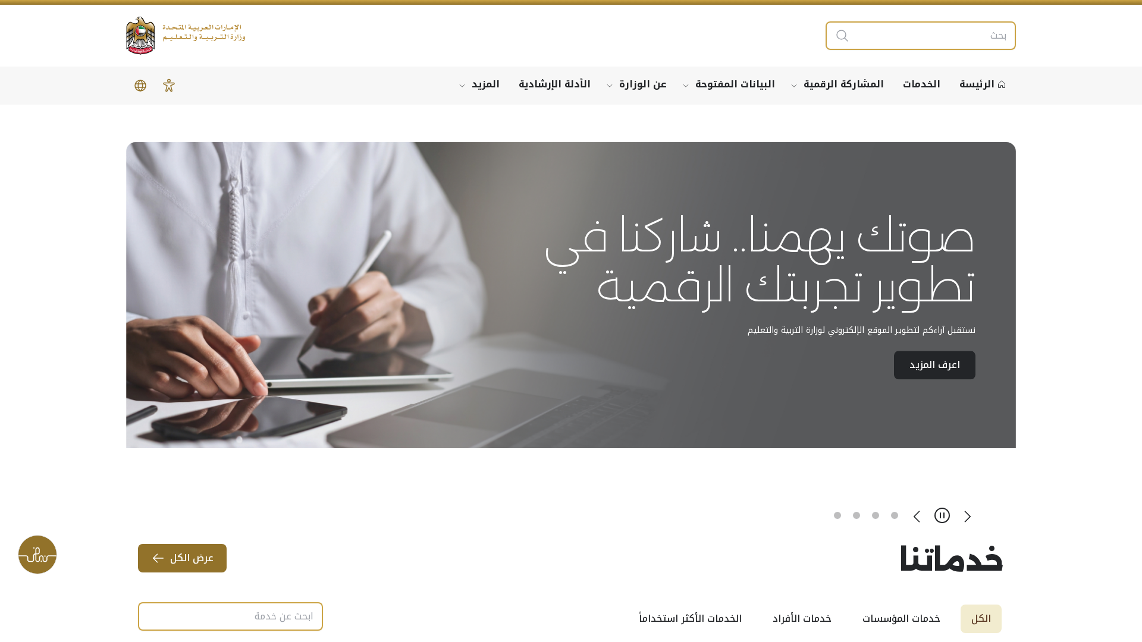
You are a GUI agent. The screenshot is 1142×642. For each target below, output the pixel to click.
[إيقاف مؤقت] (942, 515)
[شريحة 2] (875, 515)
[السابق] (967, 515)
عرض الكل (192, 558)
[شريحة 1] (894, 515)
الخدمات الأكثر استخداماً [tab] (690, 618)
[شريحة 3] (856, 515)
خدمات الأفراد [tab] (802, 618)
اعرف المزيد (934, 340)
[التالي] (917, 515)
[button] (169, 85)
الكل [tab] (981, 618)
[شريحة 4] (837, 515)
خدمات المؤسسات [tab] (901, 618)
